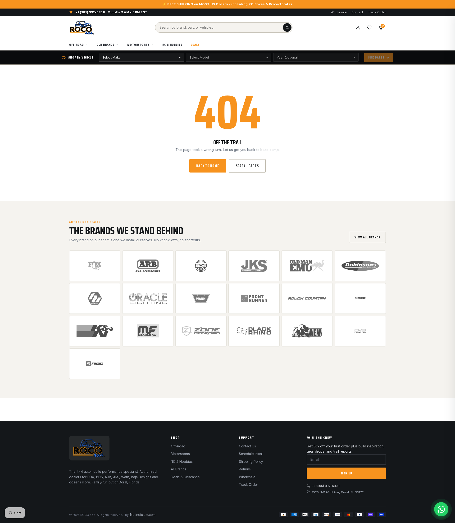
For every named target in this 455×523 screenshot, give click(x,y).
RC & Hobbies (172, 44)
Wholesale (339, 12)
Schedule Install (251, 454)
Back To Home (207, 166)
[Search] (287, 27)
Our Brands (105, 44)
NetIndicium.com (142, 515)
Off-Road (76, 44)
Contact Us (247, 446)
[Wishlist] (369, 27)
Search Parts (247, 166)
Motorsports (138, 44)
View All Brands (367, 237)
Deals (195, 44)
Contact (357, 12)
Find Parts (376, 57)
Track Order (377, 12)
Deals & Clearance (185, 477)
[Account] (358, 27)
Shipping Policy (251, 461)
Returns (245, 469)
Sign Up (346, 473)
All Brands (178, 469)
